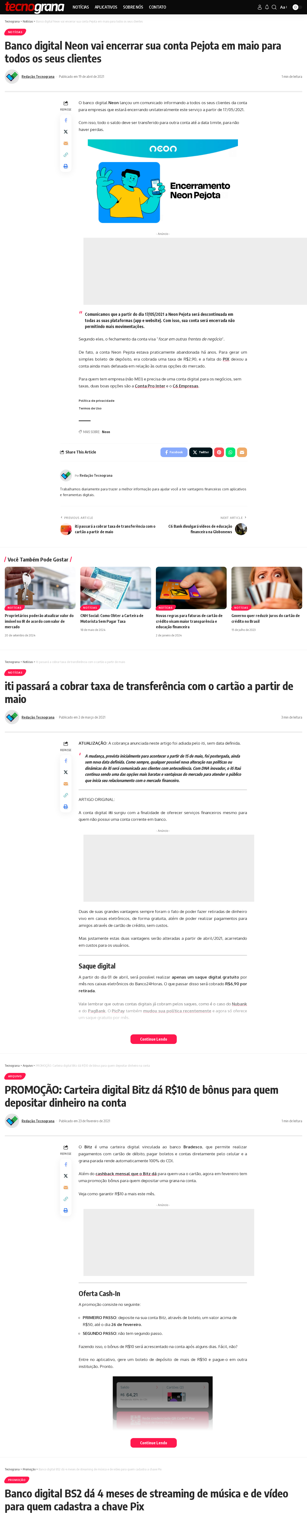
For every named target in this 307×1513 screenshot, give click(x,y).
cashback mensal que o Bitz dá (126, 1173)
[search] (274, 7)
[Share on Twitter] (65, 131)
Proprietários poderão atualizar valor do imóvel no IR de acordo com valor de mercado (39, 621)
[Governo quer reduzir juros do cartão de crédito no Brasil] (266, 588)
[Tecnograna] (35, 7)
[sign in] (259, 7)
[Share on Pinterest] (219, 452)
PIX (226, 359)
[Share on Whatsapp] (230, 452)
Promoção (17, 1480)
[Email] (65, 143)
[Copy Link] (65, 154)
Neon (106, 432)
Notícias (15, 32)
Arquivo (15, 1076)
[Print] (65, 166)
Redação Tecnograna (38, 76)
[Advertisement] (195, 271)
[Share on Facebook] (65, 120)
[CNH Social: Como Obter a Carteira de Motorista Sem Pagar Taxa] (115, 588)
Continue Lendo (153, 1039)
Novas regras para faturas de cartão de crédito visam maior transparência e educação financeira (189, 621)
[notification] (267, 7)
